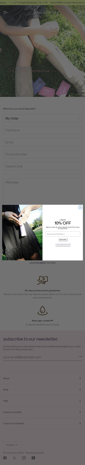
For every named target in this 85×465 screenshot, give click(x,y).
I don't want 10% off (63, 244)
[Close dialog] (80, 207)
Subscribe (62, 239)
